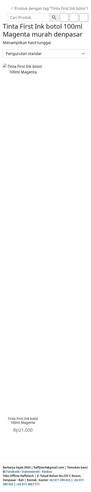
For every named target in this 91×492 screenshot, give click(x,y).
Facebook (12, 472)
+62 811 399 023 (59, 480)
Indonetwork (31, 472)
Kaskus (47, 472)
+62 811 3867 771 (28, 484)
